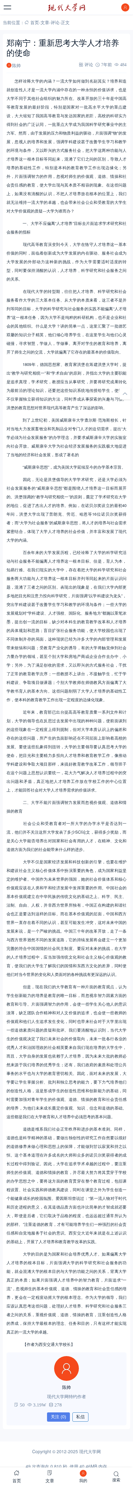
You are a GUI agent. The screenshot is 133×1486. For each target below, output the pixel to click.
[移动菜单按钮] (8, 7)
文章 (45, 22)
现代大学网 (90, 1451)
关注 (58, 1416)
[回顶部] (125, 393)
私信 (80, 1416)
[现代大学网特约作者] (66, 1368)
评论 (55, 22)
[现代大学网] (66, 7)
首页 (34, 22)
